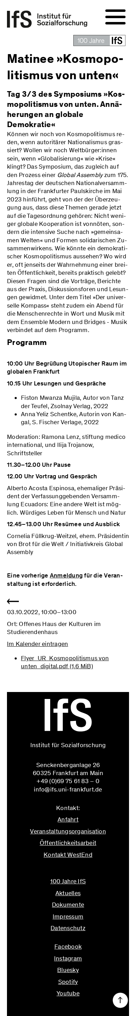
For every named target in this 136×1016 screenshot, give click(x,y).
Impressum (68, 916)
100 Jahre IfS (68, 881)
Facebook (68, 946)
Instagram (68, 958)
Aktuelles (68, 893)
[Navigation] (115, 17)
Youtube (68, 993)
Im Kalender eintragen (37, 644)
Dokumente (68, 904)
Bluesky (68, 970)
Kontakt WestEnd (68, 855)
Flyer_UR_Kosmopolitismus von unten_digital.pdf (65, 662)
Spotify (68, 982)
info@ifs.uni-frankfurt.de (68, 870)
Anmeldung (66, 575)
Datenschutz (68, 928)
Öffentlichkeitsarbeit (68, 843)
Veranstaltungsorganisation (68, 831)
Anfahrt (68, 819)
